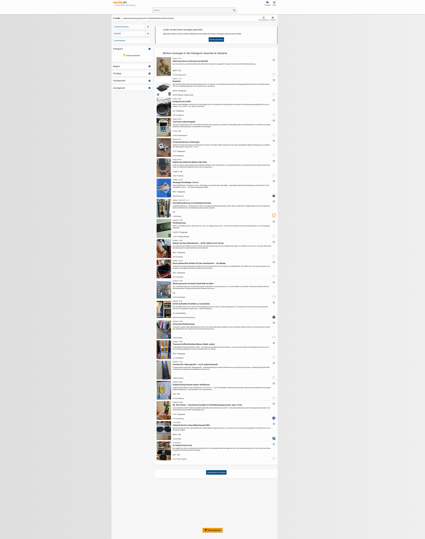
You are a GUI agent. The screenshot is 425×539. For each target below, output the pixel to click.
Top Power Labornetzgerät (184, 122)
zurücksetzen (119, 40)
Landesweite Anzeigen (216, 472)
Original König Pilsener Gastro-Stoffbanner (191, 385)
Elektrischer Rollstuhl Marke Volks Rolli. (190, 162)
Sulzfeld (117, 33)
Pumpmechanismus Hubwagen (186, 142)
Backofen (177, 81)
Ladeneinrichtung (121, 27)
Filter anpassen (214, 530)
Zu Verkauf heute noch (182, 445)
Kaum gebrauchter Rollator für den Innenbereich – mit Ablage (199, 263)
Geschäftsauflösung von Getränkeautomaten (192, 203)
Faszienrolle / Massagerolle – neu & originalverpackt (195, 364)
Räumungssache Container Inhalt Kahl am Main (193, 283)
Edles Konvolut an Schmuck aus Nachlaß (190, 61)
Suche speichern (264, 20)
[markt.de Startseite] (120, 2)
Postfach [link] (268, 5)
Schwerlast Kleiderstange (184, 324)
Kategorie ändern (133, 55)
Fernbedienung (179, 223)
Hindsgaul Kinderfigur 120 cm (185, 182)
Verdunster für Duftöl (182, 101)
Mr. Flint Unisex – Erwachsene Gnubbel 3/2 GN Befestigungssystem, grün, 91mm (207, 405)
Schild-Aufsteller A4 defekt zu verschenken (191, 304)
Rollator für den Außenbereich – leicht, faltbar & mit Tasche (198, 243)
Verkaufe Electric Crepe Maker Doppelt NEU (191, 425)
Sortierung (273, 20)
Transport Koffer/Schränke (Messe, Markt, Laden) (194, 344)
